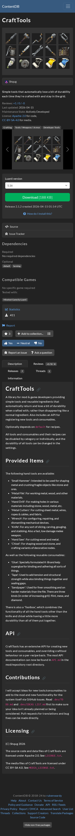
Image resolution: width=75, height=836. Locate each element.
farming (16, 266)
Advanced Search (50, 808)
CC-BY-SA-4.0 (10, 120)
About (22, 800)
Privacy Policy (9, 808)
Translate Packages (61, 813)
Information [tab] (15, 378)
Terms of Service (53, 800)
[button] (7, 149)
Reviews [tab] (44, 363)
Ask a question (43, 352)
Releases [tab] (15, 371)
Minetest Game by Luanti (15, 299)
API (48, 804)
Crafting (7, 127)
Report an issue (17, 352)
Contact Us (35, 800)
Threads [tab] (43, 371)
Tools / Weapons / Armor (27, 127)
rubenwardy (54, 795)
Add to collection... (32, 333)
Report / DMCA (28, 808)
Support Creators (38, 813)
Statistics (14, 309)
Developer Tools (52, 127)
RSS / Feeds (59, 804)
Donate (39, 804)
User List (68, 808)
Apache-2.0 (19, 115)
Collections (19, 813)
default (6, 266)
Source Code (37, 817)
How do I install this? (39, 213)
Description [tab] (15, 363)
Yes (10, 343)
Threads (5, 813)
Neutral (25, 343)
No (40, 343)
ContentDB (10, 6)
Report (10, 325)
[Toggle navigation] (68, 6)
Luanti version (13, 178)
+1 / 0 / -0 (19, 103)
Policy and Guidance (20, 804)
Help (14, 800)
